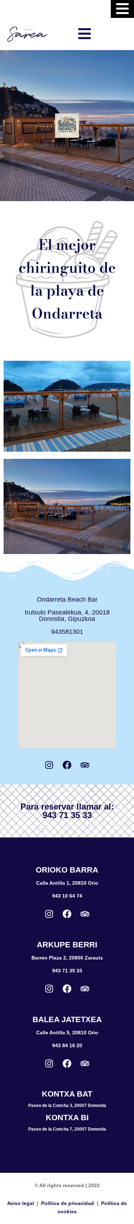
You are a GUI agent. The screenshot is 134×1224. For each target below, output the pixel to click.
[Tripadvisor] (85, 765)
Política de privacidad (67, 1203)
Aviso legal (20, 1203)
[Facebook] (67, 765)
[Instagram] (49, 765)
